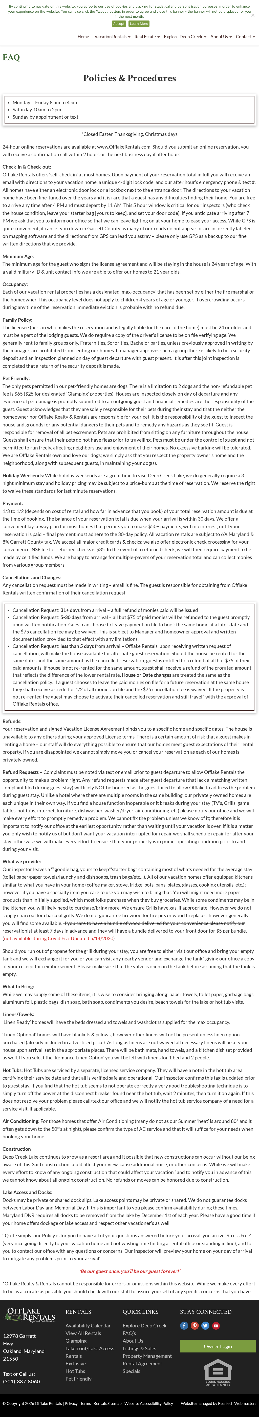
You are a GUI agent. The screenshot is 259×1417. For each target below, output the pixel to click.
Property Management (147, 1356)
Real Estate (145, 36)
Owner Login (218, 1346)
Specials (131, 1371)
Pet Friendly (79, 1378)
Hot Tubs (75, 1371)
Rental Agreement (142, 1363)
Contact (243, 36)
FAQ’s (129, 1333)
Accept (118, 24)
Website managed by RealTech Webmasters (218, 1403)
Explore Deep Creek (144, 1325)
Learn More (139, 24)
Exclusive (76, 1363)
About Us (219, 36)
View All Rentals (83, 1333)
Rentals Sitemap (108, 1403)
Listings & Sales (139, 1348)
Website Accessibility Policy (148, 1403)
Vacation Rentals (110, 36)
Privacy (71, 1403)
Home (83, 36)
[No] (252, 15)
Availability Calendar (88, 1325)
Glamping (76, 1341)
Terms (85, 1403)
